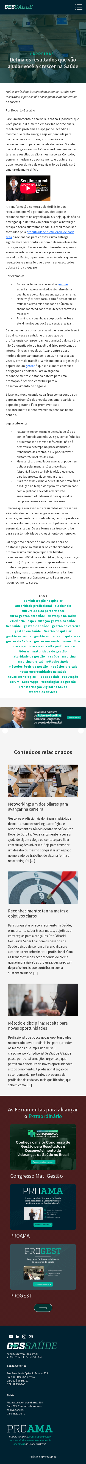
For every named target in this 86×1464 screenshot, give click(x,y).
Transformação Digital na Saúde (43, 687)
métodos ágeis (56, 661)
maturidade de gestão (49, 651)
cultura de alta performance (43, 611)
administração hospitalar (43, 601)
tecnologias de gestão (58, 682)
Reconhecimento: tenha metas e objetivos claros (38, 913)
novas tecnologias (22, 677)
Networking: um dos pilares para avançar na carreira (38, 806)
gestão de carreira (66, 626)
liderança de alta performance (51, 646)
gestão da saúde (36, 626)
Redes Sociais (49, 677)
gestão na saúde (18, 636)
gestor (30, 366)
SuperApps (30, 682)
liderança (18, 646)
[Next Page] (43, 1308)
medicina (69, 656)
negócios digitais (64, 666)
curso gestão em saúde (27, 616)
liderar (24, 651)
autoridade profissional (33, 606)
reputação (70, 677)
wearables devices (43, 692)
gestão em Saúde (27, 631)
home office (71, 641)
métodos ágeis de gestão (28, 666)
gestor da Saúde (18, 641)
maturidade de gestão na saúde (35, 656)
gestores (63, 284)
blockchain (63, 606)
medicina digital (30, 661)
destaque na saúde (62, 616)
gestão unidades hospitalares (57, 636)
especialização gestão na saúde (52, 621)
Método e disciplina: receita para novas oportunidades (38, 1025)
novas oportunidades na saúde (43, 671)
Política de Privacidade (43, 1456)
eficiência (17, 621)
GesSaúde (13, 626)
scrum (14, 682)
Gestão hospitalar (58, 631)
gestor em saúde (47, 641)
